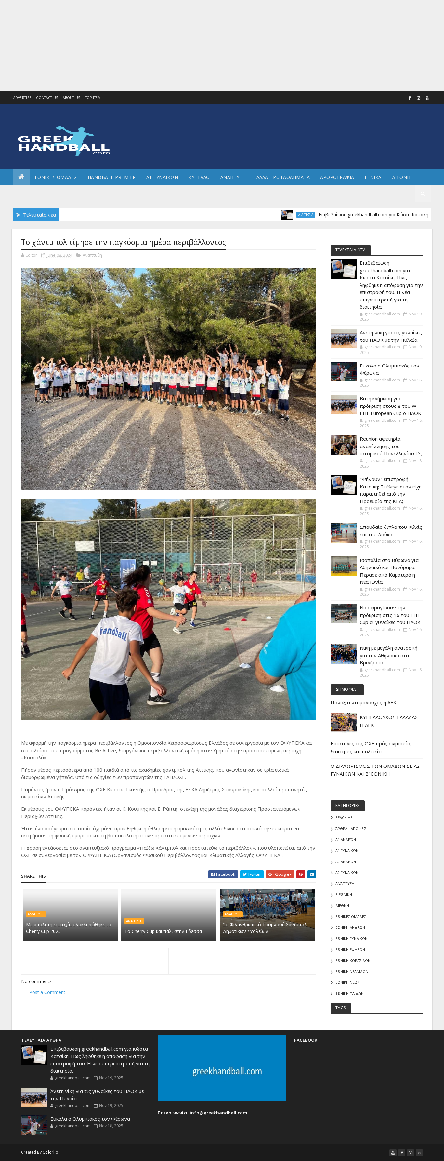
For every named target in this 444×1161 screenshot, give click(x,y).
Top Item (93, 97)
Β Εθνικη (343, 894)
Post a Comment (47, 992)
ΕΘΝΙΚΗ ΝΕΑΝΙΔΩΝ (351, 971)
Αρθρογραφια (337, 177)
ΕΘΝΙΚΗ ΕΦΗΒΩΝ (350, 949)
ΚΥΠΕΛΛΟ (199, 177)
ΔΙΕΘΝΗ (342, 905)
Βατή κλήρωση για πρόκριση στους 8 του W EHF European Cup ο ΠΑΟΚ (390, 405)
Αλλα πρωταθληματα (283, 177)
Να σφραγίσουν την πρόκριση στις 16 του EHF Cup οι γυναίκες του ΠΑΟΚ (390, 614)
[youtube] (427, 97)
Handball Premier (112, 177)
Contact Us (47, 97)
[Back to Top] (419, 1152)
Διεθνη (401, 177)
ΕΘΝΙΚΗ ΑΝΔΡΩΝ (350, 927)
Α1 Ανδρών (345, 839)
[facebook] (409, 97)
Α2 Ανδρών (345, 861)
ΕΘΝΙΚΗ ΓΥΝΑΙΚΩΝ (351, 938)
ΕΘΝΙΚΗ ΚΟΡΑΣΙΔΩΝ (353, 960)
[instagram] (418, 97)
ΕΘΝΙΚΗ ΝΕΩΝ (347, 982)
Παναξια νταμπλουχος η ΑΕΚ (364, 702)
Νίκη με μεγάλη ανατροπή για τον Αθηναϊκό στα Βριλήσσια (388, 655)
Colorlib (50, 1152)
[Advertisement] (195, 45)
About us (71, 97)
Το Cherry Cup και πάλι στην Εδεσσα (163, 931)
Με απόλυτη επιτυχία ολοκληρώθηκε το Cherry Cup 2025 (68, 927)
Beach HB (344, 817)
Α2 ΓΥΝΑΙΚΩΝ (347, 872)
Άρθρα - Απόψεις (350, 828)
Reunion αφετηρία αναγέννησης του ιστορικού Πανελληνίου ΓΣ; (391, 446)
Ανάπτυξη (92, 255)
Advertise (22, 97)
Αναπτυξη (233, 177)
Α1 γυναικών (347, 850)
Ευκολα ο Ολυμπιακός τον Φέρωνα (90, 1118)
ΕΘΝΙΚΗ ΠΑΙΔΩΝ (349, 993)
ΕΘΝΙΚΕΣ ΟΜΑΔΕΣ (56, 177)
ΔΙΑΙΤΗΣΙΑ (271, 214)
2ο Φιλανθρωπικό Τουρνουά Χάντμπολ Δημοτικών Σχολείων (265, 927)
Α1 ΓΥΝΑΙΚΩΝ (162, 177)
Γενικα (373, 177)
